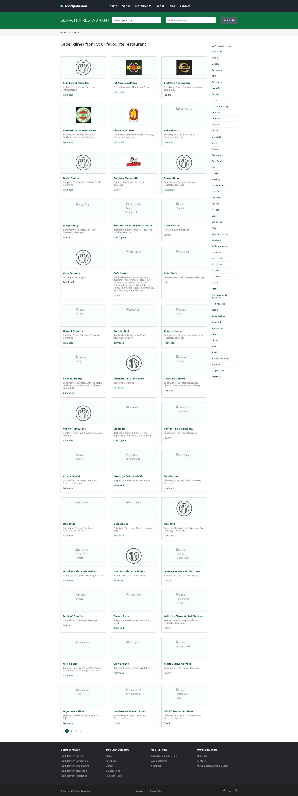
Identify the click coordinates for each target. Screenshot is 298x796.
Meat (214, 227)
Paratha (216, 276)
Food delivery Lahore (72, 755)
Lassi (214, 215)
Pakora (215, 270)
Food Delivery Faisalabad (74, 775)
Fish (214, 167)
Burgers (216, 94)
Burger (109, 765)
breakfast (217, 88)
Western (216, 376)
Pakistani (217, 258)
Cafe (214, 100)
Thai (214, 352)
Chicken (216, 112)
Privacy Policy (156, 791)
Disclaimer (140, 791)
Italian (215, 191)
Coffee (215, 124)
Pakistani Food (114, 775)
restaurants (143, 6)
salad (215, 309)
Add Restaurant (160, 760)
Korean (216, 209)
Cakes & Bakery (220, 106)
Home (113, 6)
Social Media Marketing (164, 755)
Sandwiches (218, 315)
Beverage (217, 82)
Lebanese (217, 221)
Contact (185, 6)
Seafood (216, 322)
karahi (215, 203)
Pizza (215, 288)
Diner (215, 142)
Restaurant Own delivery (220, 296)
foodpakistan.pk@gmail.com (212, 765)
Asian (215, 57)
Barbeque (217, 70)
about (160, 6)
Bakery (215, 63)
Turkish (216, 364)
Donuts (215, 149)
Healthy (216, 179)
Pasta (215, 282)
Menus (126, 6)
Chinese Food (113, 770)
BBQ (214, 76)
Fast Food (217, 161)
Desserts (216, 136)
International (219, 185)
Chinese (216, 118)
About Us (202, 755)
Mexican (216, 240)
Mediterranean (220, 234)
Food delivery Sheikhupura (75, 765)
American (217, 51)
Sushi (215, 340)
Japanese (217, 197)
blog (173, 6)
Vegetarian (218, 370)
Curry (215, 130)
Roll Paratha (218, 303)
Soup (214, 334)
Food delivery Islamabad (74, 770)
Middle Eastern (220, 246)
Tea (214, 346)
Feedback (156, 765)
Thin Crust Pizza (220, 358)
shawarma (217, 328)
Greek (215, 173)
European (217, 155)
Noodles (216, 252)
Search (229, 20)
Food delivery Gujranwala (74, 760)
